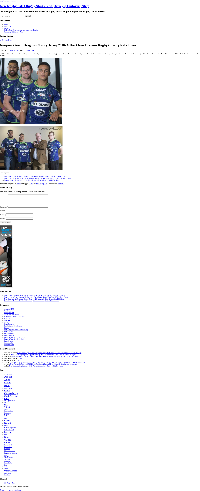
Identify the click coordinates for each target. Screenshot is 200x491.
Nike (6, 437)
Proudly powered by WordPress (10, 490)
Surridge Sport (7, 466)
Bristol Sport (8, 388)
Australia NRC (9, 309)
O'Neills (8, 439)
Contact (6, 28)
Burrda (7, 390)
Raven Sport (8, 447)
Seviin (5, 455)
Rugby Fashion (9, 333)
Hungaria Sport (8, 411)
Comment (4, 207)
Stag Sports (7, 459)
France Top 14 (9, 313)
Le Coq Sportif (9, 430)
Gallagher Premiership (11, 315)
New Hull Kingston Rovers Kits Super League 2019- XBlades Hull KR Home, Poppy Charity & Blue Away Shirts (48, 362)
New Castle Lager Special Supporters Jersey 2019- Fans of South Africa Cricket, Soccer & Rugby (49, 353)
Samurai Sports (10, 453)
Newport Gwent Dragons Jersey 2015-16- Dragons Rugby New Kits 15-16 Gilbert (31, 180)
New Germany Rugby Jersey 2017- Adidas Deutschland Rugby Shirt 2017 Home (36, 366)
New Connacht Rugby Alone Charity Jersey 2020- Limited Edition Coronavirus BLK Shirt (34, 299)
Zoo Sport (7, 475)
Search (2, 16)
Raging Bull (8, 445)
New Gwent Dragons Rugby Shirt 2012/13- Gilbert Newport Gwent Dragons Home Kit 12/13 (35, 176)
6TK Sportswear (8, 374)
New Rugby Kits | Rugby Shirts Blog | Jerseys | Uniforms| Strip (44, 6)
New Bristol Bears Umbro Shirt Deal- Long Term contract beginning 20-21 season (31, 301)
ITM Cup (7, 318)
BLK (7, 385)
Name (2, 211)
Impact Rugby (7, 413)
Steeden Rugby (8, 463)
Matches (7, 320)
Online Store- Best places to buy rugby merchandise (21, 30)
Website (2, 218)
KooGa (8, 422)
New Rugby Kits (28, 50)
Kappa (7, 420)
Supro (5, 465)
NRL (6, 322)
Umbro (6, 468)
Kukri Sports (10, 427)
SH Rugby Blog (9, 483)
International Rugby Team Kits (14, 316)
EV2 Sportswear (9, 400)
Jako (5, 418)
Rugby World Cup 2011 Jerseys (14, 337)
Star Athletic (7, 461)
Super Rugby (8, 343)
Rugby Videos (9, 335)
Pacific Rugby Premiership (13, 326)
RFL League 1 (9, 331)
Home (6, 24)
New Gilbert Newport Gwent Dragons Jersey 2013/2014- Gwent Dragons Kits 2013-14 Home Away (37, 178)
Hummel (6, 409)
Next (11, 40)
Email (2, 214)
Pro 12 (18, 184)
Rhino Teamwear (9, 451)
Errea (6, 398)
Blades (7, 382)
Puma (7, 442)
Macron (8, 432)
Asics (7, 379)
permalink (61, 184)
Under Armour (10, 470)
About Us (7, 26)
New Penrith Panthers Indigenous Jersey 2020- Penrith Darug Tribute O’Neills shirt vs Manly (35, 295)
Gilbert (31, 184)
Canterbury (11, 393)
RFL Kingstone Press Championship (16, 330)
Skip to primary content (7, 1)
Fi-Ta (6, 404)
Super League (8, 341)
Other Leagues (9, 324)
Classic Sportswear (11, 396)
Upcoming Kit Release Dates (13, 32)
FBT (5, 402)
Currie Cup (8, 311)
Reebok (7, 449)
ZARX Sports (7, 473)
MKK (5, 434)
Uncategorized (9, 345)
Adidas (8, 376)
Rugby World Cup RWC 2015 (14, 339)
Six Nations (8, 457)
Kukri (6, 425)
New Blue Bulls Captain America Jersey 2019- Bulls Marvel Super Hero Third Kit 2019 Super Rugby (45, 356)
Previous (4, 40)
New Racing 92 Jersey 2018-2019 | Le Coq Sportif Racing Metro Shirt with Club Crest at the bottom (43, 364)
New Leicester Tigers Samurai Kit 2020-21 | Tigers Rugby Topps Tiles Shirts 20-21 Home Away (36, 297)
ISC (6, 415)
